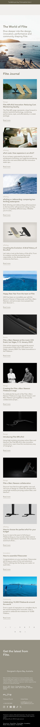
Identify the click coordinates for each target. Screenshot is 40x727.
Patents (12, 687)
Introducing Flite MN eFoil (13, 437)
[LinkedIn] (14, 707)
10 (20, 632)
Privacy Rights (20, 723)
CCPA (16, 687)
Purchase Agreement (20, 686)
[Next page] (25, 632)
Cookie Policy (19, 724)
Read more (6, 120)
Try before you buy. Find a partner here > (20, 2)
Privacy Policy (13, 723)
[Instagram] (4, 707)
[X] (21, 707)
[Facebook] (7, 707)
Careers (12, 686)
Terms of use (6, 723)
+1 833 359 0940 (7, 703)
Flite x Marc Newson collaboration (17, 483)
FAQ (9, 686)
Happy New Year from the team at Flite (19, 294)
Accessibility (27, 723)
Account (5, 686)
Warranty (28, 686)
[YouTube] (11, 707)
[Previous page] (5, 627)
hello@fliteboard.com (26, 702)
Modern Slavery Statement (9, 724)
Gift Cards (30, 687)
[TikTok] (17, 707)
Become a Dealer (23, 687)
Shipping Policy (6, 687)
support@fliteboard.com (27, 703)
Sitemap (5, 688)
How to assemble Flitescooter (15, 556)
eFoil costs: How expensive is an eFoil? (18, 153)
